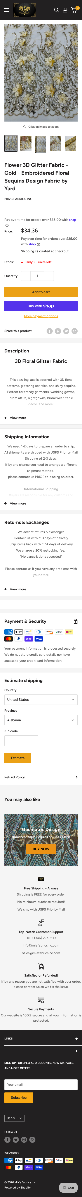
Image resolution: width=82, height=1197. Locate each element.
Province (10, 711)
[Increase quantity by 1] (49, 276)
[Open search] (56, 10)
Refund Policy (14, 777)
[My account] (65, 10)
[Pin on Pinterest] (58, 331)
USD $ (11, 1118)
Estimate (18, 758)
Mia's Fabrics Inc (18, 199)
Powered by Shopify (17, 1187)
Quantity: (11, 276)
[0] (74, 10)
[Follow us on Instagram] (24, 1140)
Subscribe (19, 1097)
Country (10, 690)
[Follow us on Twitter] (16, 1140)
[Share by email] (75, 331)
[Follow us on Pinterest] (32, 1140)
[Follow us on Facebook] (7, 1140)
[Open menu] (6, 10)
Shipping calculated (35, 251)
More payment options (41, 316)
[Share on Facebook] (50, 331)
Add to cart (41, 292)
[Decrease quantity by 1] (25, 276)
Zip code (11, 731)
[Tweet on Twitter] (66, 331)
